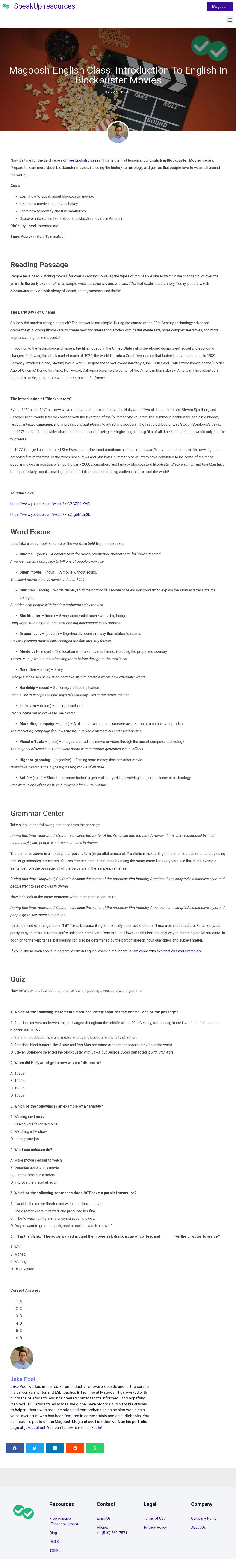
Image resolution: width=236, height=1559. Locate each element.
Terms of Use (155, 1518)
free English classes (84, 160)
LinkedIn (93, 1427)
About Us (198, 1527)
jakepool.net (34, 1427)
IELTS (54, 1541)
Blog (53, 1533)
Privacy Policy (155, 1527)
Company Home (204, 1518)
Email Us (104, 1518)
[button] (230, 19)
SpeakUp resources (44, 6)
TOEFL (55, 1550)
